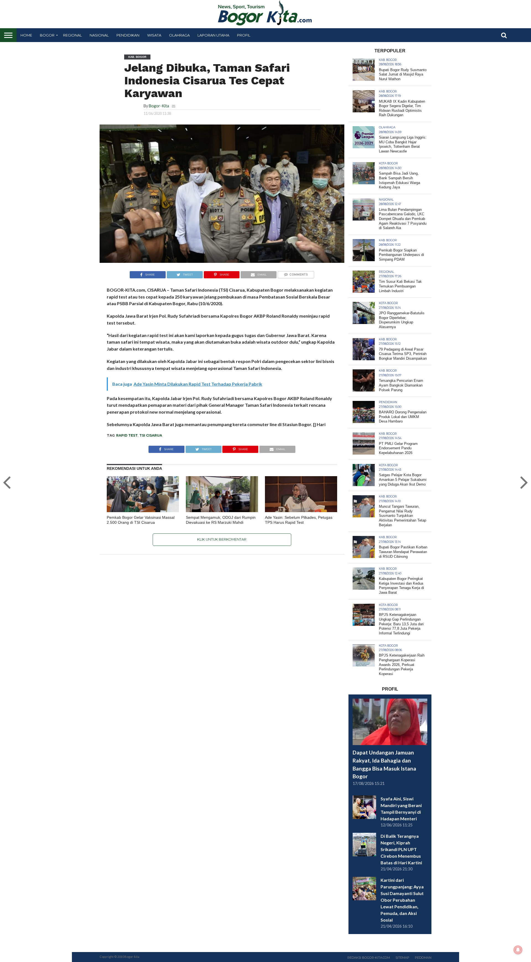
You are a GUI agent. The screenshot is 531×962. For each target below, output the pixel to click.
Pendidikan (127, 35)
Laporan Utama (213, 35)
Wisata (154, 35)
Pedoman (423, 958)
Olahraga (179, 35)
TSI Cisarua (150, 435)
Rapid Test (127, 435)
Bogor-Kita (159, 105)
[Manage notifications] (518, 949)
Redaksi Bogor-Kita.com (368, 958)
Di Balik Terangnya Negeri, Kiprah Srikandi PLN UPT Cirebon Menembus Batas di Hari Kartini (401, 849)
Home (26, 35)
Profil (243, 35)
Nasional (99, 35)
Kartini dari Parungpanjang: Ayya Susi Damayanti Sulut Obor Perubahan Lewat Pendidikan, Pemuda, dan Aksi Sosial (402, 899)
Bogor (47, 35)
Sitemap (402, 958)
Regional (72, 35)
